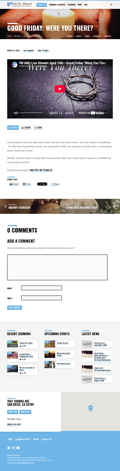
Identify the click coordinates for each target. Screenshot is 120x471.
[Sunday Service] (50, 344)
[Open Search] (111, 5)
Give (86, 4)
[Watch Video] (21, 346)
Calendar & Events (22, 439)
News (80, 4)
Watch (14, 127)
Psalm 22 (47, 170)
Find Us (36, 439)
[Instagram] (13, 447)
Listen (27, 127)
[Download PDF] (25, 346)
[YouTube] (18, 447)
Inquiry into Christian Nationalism (102, 369)
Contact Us (46, 439)
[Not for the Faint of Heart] (12, 368)
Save (39, 127)
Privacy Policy (13, 455)
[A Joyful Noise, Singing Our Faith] (12, 355)
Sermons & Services (57, 4)
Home (9, 36)
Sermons (17, 36)
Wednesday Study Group (63, 354)
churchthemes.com (25, 463)
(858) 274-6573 (14, 424)
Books (87, 36)
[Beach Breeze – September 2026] (87, 344)
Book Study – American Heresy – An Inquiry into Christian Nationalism (102, 356)
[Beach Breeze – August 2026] (87, 379)
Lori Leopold (28, 50)
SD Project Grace (63, 363)
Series (79, 36)
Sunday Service (62, 343)
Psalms (45, 50)
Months (108, 36)
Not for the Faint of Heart (27, 368)
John (39, 50)
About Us (41, 4)
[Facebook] (9, 447)
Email (10, 298)
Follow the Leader (26, 343)
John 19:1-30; (36, 170)
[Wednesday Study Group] (50, 354)
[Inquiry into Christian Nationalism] (87, 369)
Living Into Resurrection (81, 207)
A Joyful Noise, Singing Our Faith (26, 355)
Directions (25, 411)
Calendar (71, 4)
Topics (70, 36)
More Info (13, 411)
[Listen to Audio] (23, 346)
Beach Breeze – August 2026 (100, 379)
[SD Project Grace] (50, 364)
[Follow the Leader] (12, 344)
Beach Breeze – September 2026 (100, 344)
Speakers (97, 36)
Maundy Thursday (19, 207)
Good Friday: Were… (31, 36)
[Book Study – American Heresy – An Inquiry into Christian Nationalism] (87, 354)
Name (10, 288)
